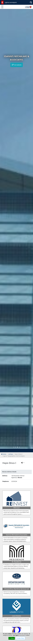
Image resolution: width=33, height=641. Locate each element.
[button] (14, 447)
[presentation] (3, 230)
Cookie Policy (20, 638)
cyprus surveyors (11, 2)
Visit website (17, 65)
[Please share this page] (22, 462)
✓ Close (11, 638)
